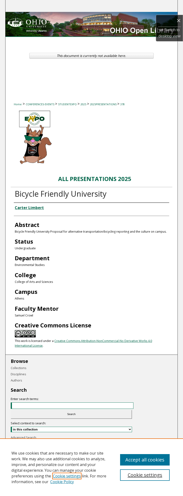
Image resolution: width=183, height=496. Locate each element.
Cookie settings (67, 476)
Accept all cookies (144, 459)
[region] (91, 467)
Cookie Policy (62, 481)
